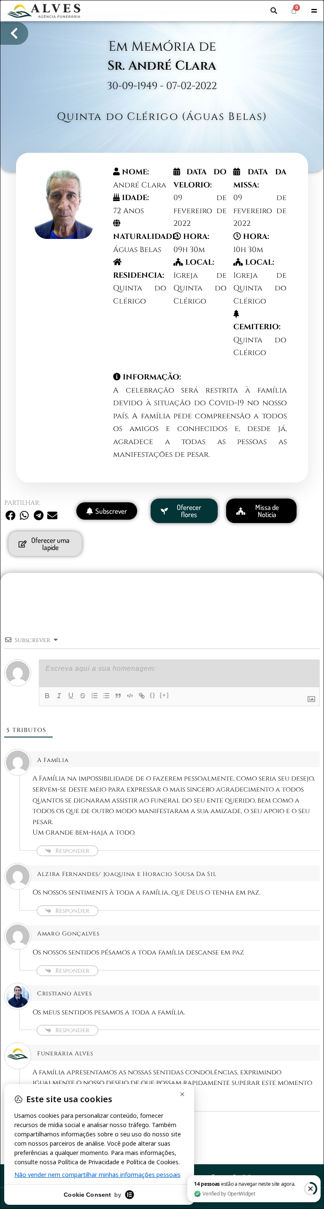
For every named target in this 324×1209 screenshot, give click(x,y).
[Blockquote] (118, 696)
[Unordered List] (106, 696)
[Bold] (47, 696)
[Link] (142, 696)
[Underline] (71, 696)
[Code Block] (130, 696)
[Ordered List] (94, 696)
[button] (273, 10)
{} (153, 695)
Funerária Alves (65, 1053)
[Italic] (59, 696)
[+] (164, 695)
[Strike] (83, 696)
